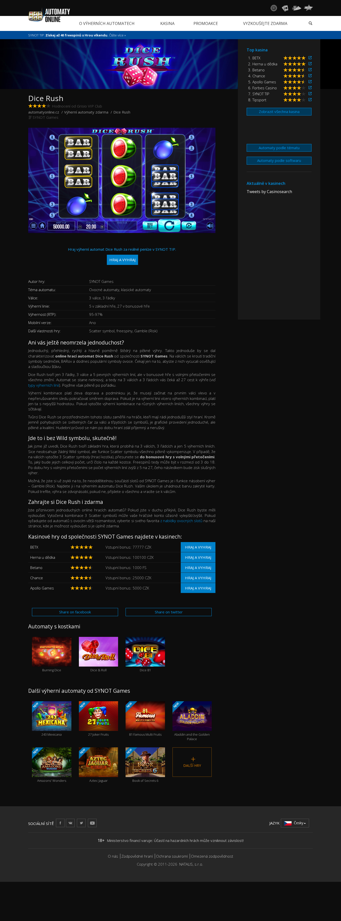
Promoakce (205, 23)
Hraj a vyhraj (198, 547)
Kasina (167, 23)
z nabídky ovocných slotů (181, 520)
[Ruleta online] (273, 8)
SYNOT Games (45, 117)
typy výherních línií (43, 385)
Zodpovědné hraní (137, 856)
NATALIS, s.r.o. (191, 864)
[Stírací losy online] (308, 8)
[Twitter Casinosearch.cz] (81, 823)
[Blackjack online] (285, 8)
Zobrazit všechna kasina (279, 111)
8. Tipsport (257, 100)
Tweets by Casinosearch (269, 191)
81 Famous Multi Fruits (144, 719)
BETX (34, 547)
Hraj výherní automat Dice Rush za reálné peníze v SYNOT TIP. (122, 254)
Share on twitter (169, 611)
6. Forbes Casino (262, 88)
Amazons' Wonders (49, 765)
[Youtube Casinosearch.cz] (92, 823)
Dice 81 (145, 661)
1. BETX (254, 58)
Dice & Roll (98, 661)
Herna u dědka (42, 557)
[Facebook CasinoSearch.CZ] (60, 823)
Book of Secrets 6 (142, 765)
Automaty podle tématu (279, 147)
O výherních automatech (107, 23)
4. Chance (256, 76)
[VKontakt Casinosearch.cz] (70, 823)
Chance (36, 577)
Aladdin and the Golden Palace (191, 721)
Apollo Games (42, 587)
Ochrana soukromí (172, 856)
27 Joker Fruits (94, 719)
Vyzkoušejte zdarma (265, 23)
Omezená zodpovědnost (212, 856)
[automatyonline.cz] (49, 14)
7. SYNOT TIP (258, 94)
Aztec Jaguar (93, 765)
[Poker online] (296, 8)
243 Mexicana (47, 719)
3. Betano (256, 70)
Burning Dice (51, 661)
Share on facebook (75, 611)
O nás (113, 856)
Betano (36, 567)
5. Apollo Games (262, 82)
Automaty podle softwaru (279, 160)
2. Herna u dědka (262, 64)
